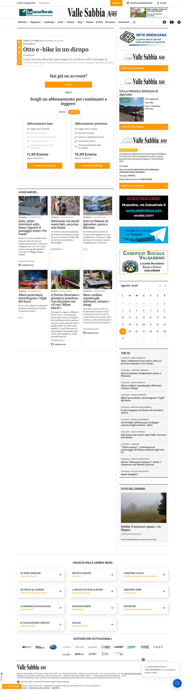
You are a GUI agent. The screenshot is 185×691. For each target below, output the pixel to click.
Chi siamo (110, 22)
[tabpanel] (68, 145)
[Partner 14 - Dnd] (79, 654)
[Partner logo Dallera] (105, 647)
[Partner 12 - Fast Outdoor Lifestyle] (158, 647)
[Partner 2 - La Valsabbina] (40, 647)
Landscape (49, 22)
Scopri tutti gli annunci (132, 68)
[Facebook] (164, 22)
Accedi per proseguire (44, 166)
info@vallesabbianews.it (133, 673)
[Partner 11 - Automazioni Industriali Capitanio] (145, 647)
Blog (80, 22)
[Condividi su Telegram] (19, 52)
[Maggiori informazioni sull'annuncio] (131, 109)
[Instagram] (172, 22)
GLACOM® (56, 688)
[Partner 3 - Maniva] (53, 647)
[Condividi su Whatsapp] (19, 47)
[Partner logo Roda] (105, 654)
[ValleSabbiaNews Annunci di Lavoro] (143, 142)
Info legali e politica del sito (39, 688)
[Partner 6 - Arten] (92, 647)
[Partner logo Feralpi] (92, 654)
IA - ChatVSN (10, 686)
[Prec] (160, 285)
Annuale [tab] (74, 112)
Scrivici (99, 22)
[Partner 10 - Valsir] (132, 647)
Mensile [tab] (62, 112)
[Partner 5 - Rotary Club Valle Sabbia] (79, 647)
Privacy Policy (22, 688)
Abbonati (116, 3)
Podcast (90, 22)
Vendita (125, 100)
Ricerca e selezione (128, 150)
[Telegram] (179, 22)
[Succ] (165, 285)
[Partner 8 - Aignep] (118, 647)
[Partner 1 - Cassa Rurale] (26, 647)
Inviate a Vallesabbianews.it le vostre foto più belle (138, 540)
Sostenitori (124, 22)
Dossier (70, 22)
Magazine (35, 22)
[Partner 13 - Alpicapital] (66, 654)
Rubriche (22, 22)
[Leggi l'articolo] (33, 205)
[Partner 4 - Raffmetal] (66, 647)
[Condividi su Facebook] (19, 42)
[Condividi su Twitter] (19, 57)
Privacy (1, 678)
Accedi (68, 84)
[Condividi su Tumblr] (19, 62)
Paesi (60, 22)
